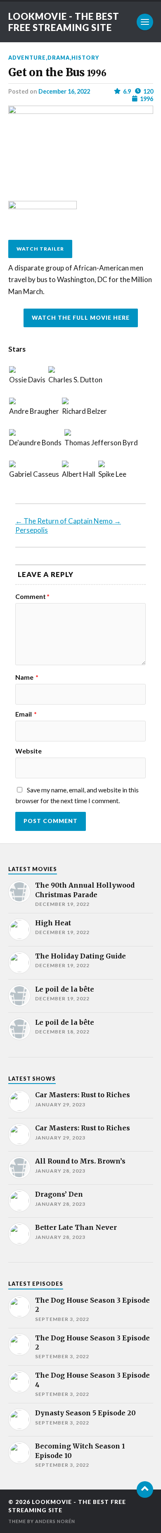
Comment (32, 596)
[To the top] (145, 1489)
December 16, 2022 (64, 91)
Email (26, 714)
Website (28, 751)
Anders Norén (55, 1521)
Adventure (27, 57)
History (85, 57)
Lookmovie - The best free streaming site (63, 22)
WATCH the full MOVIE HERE (81, 317)
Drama (58, 57)
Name (26, 677)
